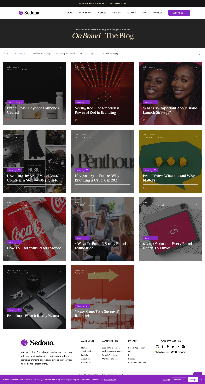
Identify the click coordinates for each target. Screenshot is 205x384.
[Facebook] (162, 346)
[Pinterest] (168, 346)
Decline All (179, 379)
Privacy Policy (110, 379)
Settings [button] (166, 379)
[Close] (201, 379)
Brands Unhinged (87, 53)
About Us (85, 358)
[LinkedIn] (178, 346)
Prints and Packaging (110, 53)
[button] (158, 13)
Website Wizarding (42, 53)
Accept (193, 379)
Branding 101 (21, 53)
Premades (132, 358)
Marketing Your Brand (65, 53)
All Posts (6, 53)
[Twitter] (173, 346)
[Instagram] (157, 346)
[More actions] (61, 68)
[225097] (183, 346)
